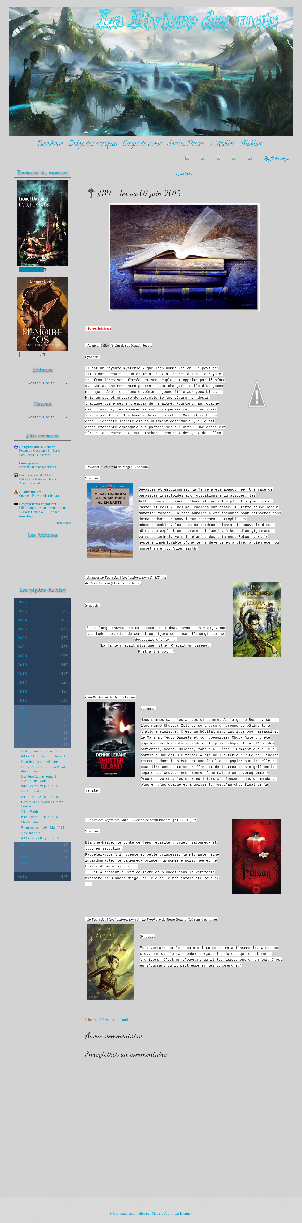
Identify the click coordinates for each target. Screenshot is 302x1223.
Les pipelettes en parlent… (39, 504)
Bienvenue (50, 144)
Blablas (250, 144)
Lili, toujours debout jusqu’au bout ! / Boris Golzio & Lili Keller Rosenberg (42, 512)
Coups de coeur (142, 144)
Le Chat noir (30, 833)
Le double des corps (36, 791)
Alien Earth (29, 811)
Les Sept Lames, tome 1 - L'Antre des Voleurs (40, 779)
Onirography (29, 463)
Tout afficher (64, 522)
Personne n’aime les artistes (37, 467)
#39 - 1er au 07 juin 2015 (40, 838)
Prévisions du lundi (114, 1020)
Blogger (186, 1213)
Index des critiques (92, 144)
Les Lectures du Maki (36, 475)
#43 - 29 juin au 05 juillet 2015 (44, 756)
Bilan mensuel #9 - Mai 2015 (42, 827)
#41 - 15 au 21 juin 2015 (39, 797)
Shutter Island (31, 822)
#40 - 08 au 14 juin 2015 (39, 817)
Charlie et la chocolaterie (39, 761)
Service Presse (185, 144)
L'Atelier (222, 144)
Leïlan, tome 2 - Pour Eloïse (41, 751)
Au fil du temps (276, 159)
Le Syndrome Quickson (37, 447)
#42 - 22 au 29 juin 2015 (39, 786)
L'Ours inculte (30, 492)
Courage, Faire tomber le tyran (39, 495)
